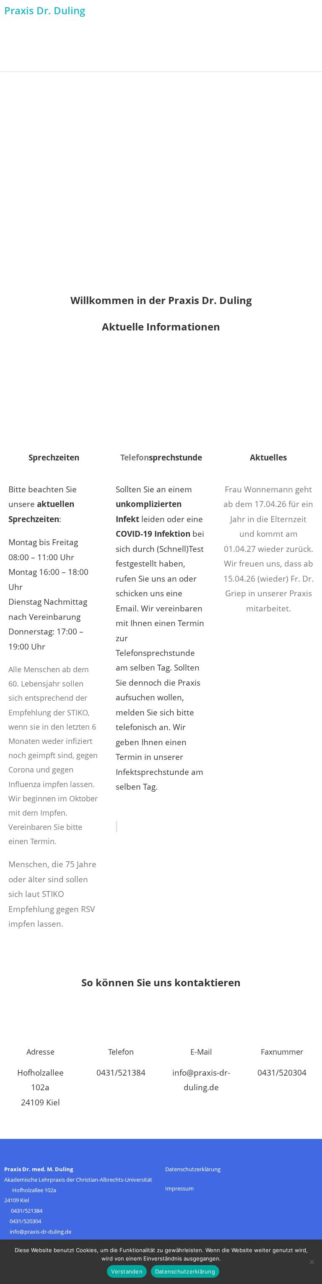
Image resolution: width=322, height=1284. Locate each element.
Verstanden (127, 1271)
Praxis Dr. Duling (44, 10)
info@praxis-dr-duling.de (40, 1231)
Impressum (179, 1188)
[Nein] (311, 1262)
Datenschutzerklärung (193, 1169)
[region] (161, 181)
